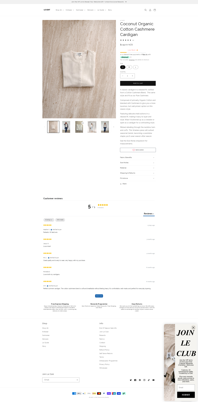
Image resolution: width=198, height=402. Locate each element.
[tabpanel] (99, 258)
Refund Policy (104, 350)
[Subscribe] (77, 379)
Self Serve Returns (106, 353)
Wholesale (103, 368)
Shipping (131, 59)
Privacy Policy (104, 364)
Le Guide (45, 342)
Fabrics (102, 339)
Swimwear (46, 335)
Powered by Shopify (103, 397)
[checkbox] (60, 220)
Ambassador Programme (108, 361)
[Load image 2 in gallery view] (66, 127)
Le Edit (95, 397)
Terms (101, 357)
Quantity (123, 72)
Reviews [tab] (149, 213)
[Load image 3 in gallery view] (92, 127)
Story (44, 346)
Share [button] (125, 184)
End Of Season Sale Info (108, 328)
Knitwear (45, 332)
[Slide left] (44, 127)
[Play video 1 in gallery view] (79, 127)
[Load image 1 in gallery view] (53, 127)
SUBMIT (186, 394)
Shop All (45, 328)
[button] (59, 10)
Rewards (102, 335)
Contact (102, 342)
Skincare (45, 339)
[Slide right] (113, 127)
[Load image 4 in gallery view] (105, 127)
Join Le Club (104, 332)
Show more (99, 296)
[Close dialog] (193, 327)
